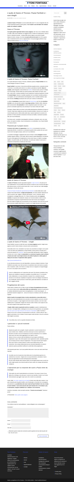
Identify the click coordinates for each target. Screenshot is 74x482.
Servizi (25, 5)
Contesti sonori (57, 57)
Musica (64, 103)
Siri (58, 116)
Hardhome (20, 252)
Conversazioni (57, 59)
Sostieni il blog (57, 16)
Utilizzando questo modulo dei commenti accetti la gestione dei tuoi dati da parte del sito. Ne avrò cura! (28, 431)
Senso (55, 116)
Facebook (60, 88)
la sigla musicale (35, 182)
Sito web (9, 427)
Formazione (56, 62)
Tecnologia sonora (58, 75)
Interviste (56, 66)
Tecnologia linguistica (57, 123)
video (31, 128)
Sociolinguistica (57, 73)
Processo (63, 110)
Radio (55, 112)
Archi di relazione (58, 49)
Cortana (64, 86)
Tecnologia (63, 121)
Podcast (55, 110)
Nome (9, 420)
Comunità (59, 86)
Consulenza (20, 5)
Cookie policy (58, 471)
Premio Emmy (33, 101)
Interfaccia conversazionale (60, 64)
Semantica (62, 114)
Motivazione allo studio (57, 103)
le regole (64, 154)
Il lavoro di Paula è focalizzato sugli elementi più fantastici (20, 190)
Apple (62, 81)
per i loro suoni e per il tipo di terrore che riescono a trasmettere (22, 310)
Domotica (55, 88)
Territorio (55, 125)
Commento (10, 407)
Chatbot (55, 86)
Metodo (33, 5)
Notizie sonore (57, 71)
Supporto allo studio (57, 121)
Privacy (59, 110)
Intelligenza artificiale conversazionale (57, 93)
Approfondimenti (43, 5)
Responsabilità (56, 114)
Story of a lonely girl (23, 40)
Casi (29, 5)
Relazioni (58, 112)
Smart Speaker (62, 116)
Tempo (63, 123)
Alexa (55, 81)
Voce (59, 125)
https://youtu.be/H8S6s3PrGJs (14, 260)
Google (60, 90)
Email (9, 424)
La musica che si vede (17, 18)
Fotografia (55, 90)
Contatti (54, 5)
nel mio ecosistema (58, 138)
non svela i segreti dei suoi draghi (21, 380)
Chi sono (49, 5)
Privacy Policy (58, 473)
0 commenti (24, 18)
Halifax (30, 89)
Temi (37, 5)
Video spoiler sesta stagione (21, 394)
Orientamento (56, 105)
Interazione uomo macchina (58, 96)
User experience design (59, 78)
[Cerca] (65, 13)
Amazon (58, 81)
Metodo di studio (56, 101)
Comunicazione (57, 55)
